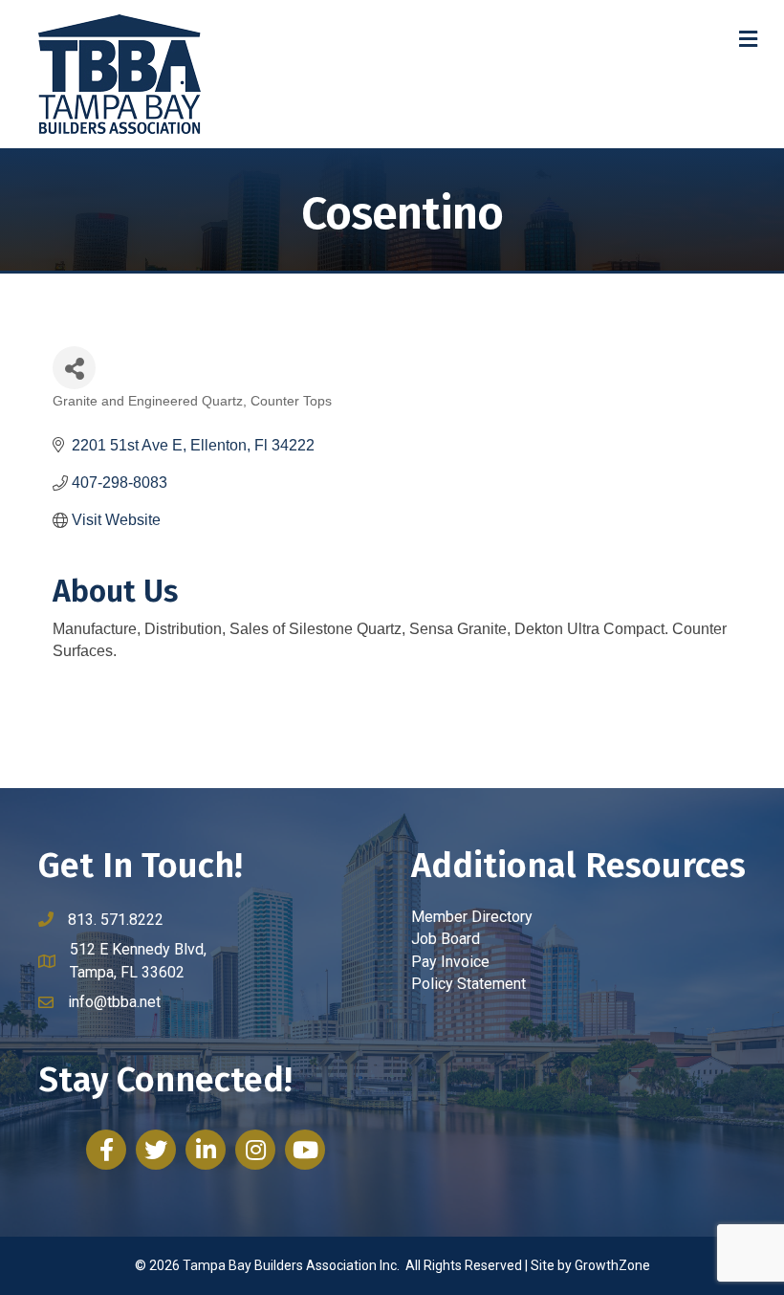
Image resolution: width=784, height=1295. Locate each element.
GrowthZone (612, 1265)
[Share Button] (74, 367)
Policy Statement (468, 984)
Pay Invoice (450, 962)
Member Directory (472, 917)
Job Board (445, 939)
